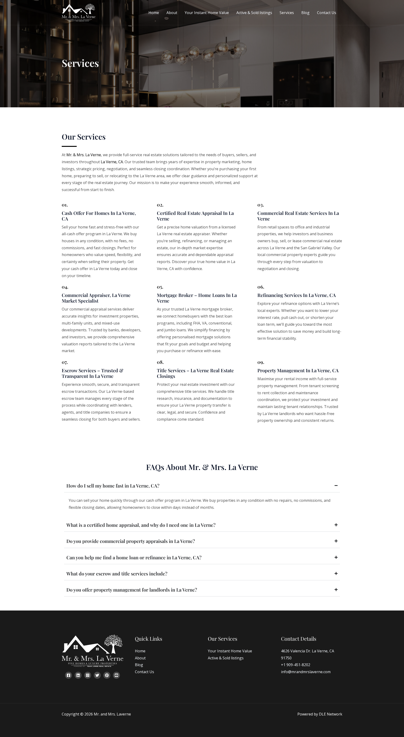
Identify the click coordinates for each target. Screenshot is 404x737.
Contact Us (326, 12)
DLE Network (330, 714)
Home (153, 12)
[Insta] (87, 675)
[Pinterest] (106, 675)
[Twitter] (97, 675)
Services (287, 12)
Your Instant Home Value (207, 12)
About (171, 12)
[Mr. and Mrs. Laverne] (78, 12)
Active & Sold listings (254, 12)
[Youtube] (116, 675)
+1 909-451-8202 (295, 664)
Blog (305, 12)
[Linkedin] (78, 675)
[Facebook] (68, 675)
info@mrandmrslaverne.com (306, 671)
